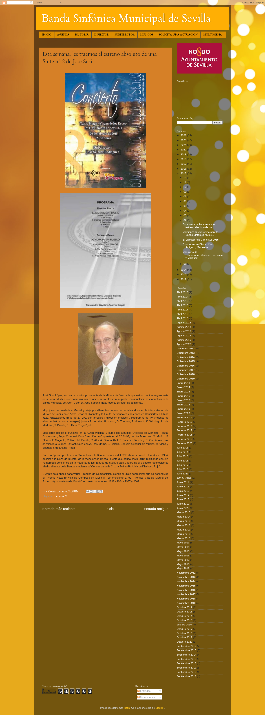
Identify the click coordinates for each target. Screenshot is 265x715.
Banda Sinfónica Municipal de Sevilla (126, 18)
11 (185, 182)
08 (185, 196)
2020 (184, 149)
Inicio (110, 509)
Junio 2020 (183, 508)
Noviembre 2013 (186, 577)
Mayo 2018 (183, 564)
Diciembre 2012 (186, 348)
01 (185, 264)
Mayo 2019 (183, 568)
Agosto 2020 (184, 344)
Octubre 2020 (184, 641)
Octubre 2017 (184, 629)
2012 (184, 279)
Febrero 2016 (184, 426)
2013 (184, 274)
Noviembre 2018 (186, 598)
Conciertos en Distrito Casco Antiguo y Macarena (199, 246)
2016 (184, 168)
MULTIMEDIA (212, 34)
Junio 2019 (183, 503)
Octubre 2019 (184, 637)
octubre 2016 (184, 624)
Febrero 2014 (184, 417)
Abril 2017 (182, 309)
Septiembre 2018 (186, 672)
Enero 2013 (183, 383)
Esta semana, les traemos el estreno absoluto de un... (199, 226)
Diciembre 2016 (186, 365)
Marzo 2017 (183, 529)
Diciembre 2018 (186, 374)
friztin (127, 708)
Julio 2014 (182, 452)
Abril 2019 (182, 318)
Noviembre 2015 (186, 585)
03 (185, 215)
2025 (184, 140)
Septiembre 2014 (186, 654)
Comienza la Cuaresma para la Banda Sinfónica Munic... (200, 233)
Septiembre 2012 (186, 646)
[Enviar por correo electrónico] (87, 491)
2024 (184, 145)
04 (185, 210)
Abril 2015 (182, 301)
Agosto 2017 (184, 331)
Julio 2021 (182, 473)
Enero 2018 (183, 404)
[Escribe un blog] (91, 491)
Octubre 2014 (184, 616)
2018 (184, 159)
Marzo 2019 (183, 538)
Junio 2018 (183, 499)
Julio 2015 (182, 456)
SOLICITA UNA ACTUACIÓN (178, 34)
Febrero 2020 (184, 443)
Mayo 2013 (183, 542)
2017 (184, 164)
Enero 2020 (183, 413)
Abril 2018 (182, 314)
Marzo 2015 (183, 521)
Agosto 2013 (184, 322)
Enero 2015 (183, 391)
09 (185, 191)
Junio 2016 (183, 491)
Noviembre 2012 (186, 572)
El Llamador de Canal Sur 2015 (201, 239)
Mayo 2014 (183, 547)
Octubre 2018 (184, 633)
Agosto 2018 (184, 335)
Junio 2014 (183, 482)
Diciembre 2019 (186, 378)
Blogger (160, 708)
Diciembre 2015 (186, 361)
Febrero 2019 (184, 439)
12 (185, 177)
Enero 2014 (183, 387)
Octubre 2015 (184, 620)
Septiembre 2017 (186, 667)
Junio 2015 (183, 486)
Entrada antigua (156, 509)
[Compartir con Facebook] (98, 491)
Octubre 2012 (184, 607)
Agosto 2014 (184, 327)
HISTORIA (82, 34)
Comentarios (147, 697)
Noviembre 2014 (186, 581)
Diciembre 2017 (186, 370)
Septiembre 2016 (186, 663)
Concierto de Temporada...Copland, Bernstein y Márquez (203, 255)
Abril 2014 (182, 296)
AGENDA (63, 34)
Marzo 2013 (183, 512)
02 (185, 220)
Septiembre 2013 (186, 650)
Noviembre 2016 (186, 590)
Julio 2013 (182, 447)
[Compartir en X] (94, 491)
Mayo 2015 (183, 551)
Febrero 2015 (62, 496)
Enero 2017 (183, 400)
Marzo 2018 (183, 534)
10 (185, 187)
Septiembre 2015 (186, 659)
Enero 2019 (183, 409)
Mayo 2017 (183, 560)
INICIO (47, 34)
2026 (184, 135)
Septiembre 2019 (186, 676)
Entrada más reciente (59, 509)
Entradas (145, 691)
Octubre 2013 (184, 611)
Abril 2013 (182, 292)
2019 (184, 154)
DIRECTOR (101, 34)
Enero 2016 (183, 396)
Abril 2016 (182, 305)
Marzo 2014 (183, 516)
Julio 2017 (182, 465)
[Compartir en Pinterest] (101, 491)
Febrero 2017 (184, 430)
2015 (184, 173)
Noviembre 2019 (186, 603)
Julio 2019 (182, 469)
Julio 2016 (182, 460)
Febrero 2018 (184, 434)
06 (185, 201)
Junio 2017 (183, 495)
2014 (184, 269)
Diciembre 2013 (186, 353)
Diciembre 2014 (186, 357)
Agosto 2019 (184, 340)
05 (185, 206)
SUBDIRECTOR (124, 34)
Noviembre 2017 (186, 594)
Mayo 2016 (183, 555)
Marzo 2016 (183, 525)
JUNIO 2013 (184, 478)
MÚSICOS (146, 34)
